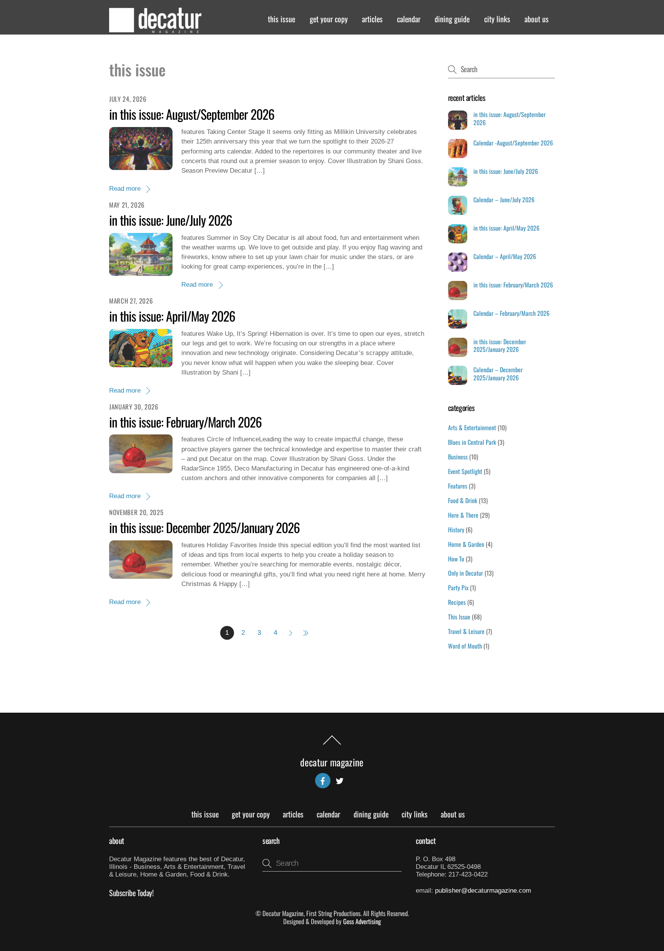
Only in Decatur (465, 573)
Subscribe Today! (131, 892)
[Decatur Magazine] (155, 29)
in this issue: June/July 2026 (170, 219)
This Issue (281, 19)
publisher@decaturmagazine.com (483, 890)
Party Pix (458, 587)
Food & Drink (462, 500)
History (456, 529)
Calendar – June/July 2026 (504, 200)
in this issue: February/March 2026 (185, 421)
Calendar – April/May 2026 (504, 257)
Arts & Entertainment (472, 427)
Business (458, 456)
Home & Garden (466, 544)
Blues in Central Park (472, 442)
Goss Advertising (362, 921)
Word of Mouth (465, 646)
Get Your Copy (329, 19)
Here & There (463, 515)
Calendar (408, 19)
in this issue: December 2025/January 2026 (204, 527)
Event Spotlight (465, 471)
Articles (372, 19)
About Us (537, 19)
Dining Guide (452, 19)
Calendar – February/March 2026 (511, 313)
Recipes (457, 602)
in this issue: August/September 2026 (191, 114)
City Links (497, 19)
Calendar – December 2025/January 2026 (498, 374)
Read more (125, 188)
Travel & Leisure (466, 631)
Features (457, 485)
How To (456, 558)
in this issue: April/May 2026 (172, 315)
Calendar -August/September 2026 (513, 143)
